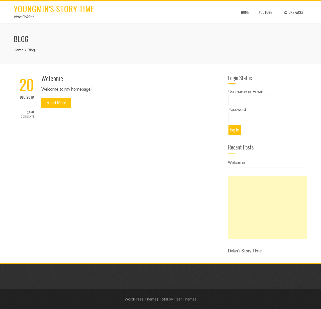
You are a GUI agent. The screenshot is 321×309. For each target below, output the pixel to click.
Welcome (52, 78)
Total (163, 299)
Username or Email (245, 91)
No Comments (27, 114)
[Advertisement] (267, 207)
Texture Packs (292, 12)
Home (245, 12)
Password (237, 109)
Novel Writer (24, 16)
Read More (56, 102)
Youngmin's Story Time (54, 9)
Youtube (265, 12)
